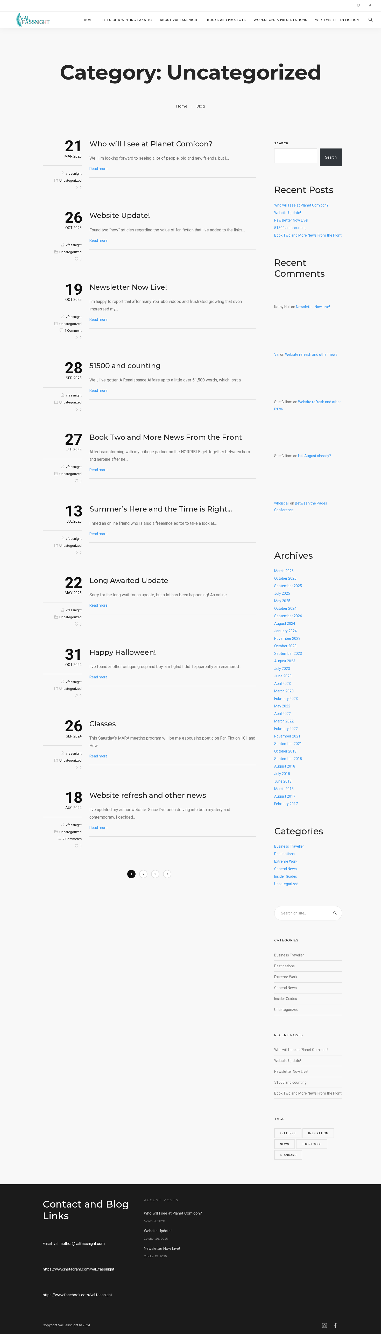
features (288, 1133)
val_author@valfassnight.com (79, 1243)
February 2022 (286, 729)
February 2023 (286, 699)
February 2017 (286, 804)
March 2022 (284, 721)
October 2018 (285, 751)
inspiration (318, 1133)
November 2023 (287, 638)
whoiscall (281, 503)
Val (276, 354)
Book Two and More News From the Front (165, 437)
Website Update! (119, 215)
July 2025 (282, 593)
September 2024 (288, 616)
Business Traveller (289, 846)
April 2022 (282, 714)
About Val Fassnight (179, 20)
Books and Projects (226, 20)
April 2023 (282, 684)
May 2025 (282, 601)
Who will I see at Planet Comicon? (151, 143)
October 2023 (285, 646)
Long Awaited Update (128, 580)
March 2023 (284, 691)
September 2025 (288, 586)
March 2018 (284, 789)
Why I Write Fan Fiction (337, 20)
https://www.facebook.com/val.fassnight (77, 1295)
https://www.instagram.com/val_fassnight (78, 1269)
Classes (102, 723)
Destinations (284, 854)
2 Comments (72, 839)
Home (89, 20)
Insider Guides (285, 876)
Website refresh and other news (147, 795)
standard (288, 1155)
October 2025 (285, 578)
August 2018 (284, 766)
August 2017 (284, 796)
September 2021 (288, 744)
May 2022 (282, 706)
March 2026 (284, 571)
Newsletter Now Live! (128, 287)
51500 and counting (125, 365)
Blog (200, 106)
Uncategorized (70, 180)
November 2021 (287, 736)
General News (285, 869)
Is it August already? (314, 456)
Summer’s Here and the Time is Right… (160, 509)
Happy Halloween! (122, 652)
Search (281, 143)
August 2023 (284, 661)
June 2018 (283, 781)
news (284, 1144)
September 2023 (288, 653)
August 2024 (284, 623)
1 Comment (73, 330)
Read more (98, 169)
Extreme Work (285, 861)
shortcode (312, 1144)
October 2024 (285, 608)
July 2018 (282, 774)
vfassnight (74, 173)
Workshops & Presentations (280, 20)
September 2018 (288, 759)
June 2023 (283, 676)
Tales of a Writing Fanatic (126, 20)
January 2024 (285, 631)
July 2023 (282, 668)
